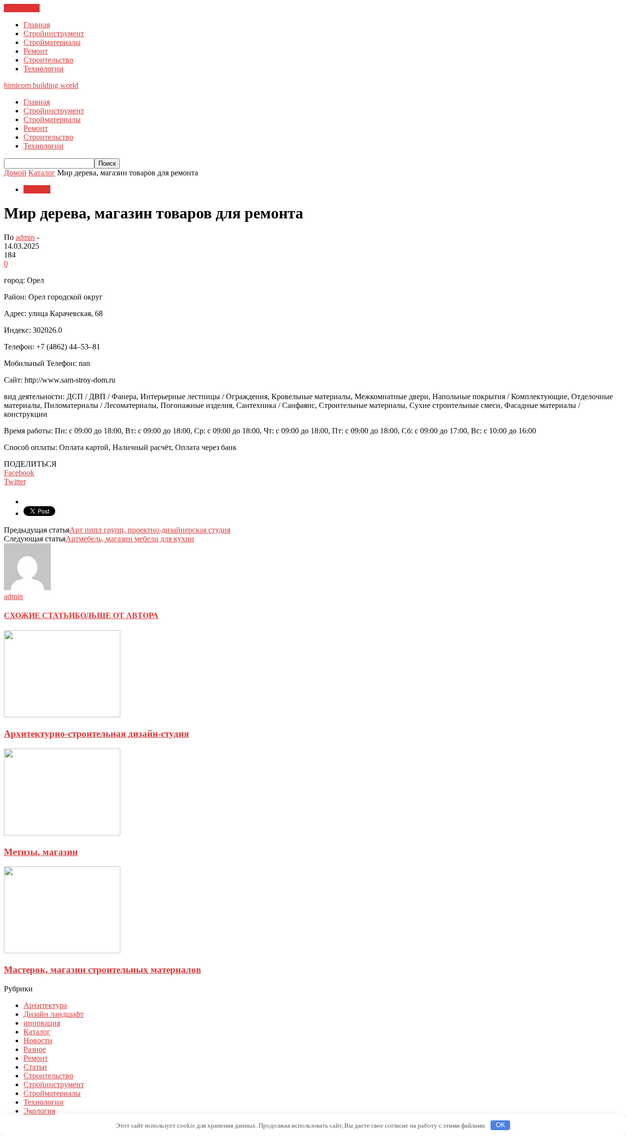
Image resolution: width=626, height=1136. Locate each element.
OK (500, 1125)
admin (25, 237)
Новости (37, 1040)
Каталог (36, 189)
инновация (41, 1023)
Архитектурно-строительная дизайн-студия (96, 734)
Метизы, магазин (41, 852)
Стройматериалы (52, 42)
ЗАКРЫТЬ (22, 8)
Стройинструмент (53, 33)
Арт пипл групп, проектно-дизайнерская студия (149, 530)
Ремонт (35, 51)
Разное (34, 1049)
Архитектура (45, 1005)
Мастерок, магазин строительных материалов (102, 970)
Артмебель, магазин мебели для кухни (130, 539)
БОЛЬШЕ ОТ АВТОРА (116, 615)
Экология (39, 1111)
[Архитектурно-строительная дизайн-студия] (62, 714)
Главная (36, 25)
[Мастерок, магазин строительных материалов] (62, 950)
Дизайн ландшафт (53, 1014)
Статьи (35, 1067)
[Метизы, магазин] (62, 833)
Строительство (48, 60)
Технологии (43, 68)
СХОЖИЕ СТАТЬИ (39, 615)
